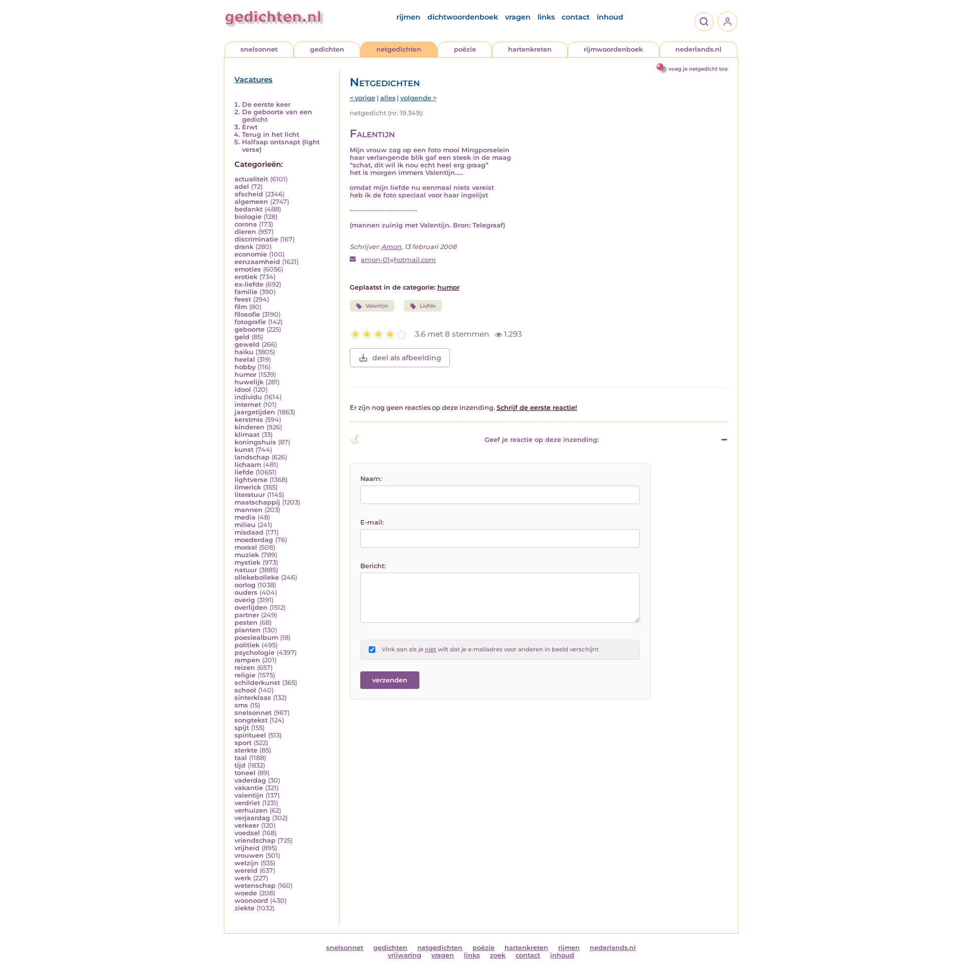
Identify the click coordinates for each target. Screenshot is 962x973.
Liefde (428, 306)
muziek (246, 555)
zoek (498, 955)
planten (247, 630)
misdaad (249, 532)
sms (241, 705)
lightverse (251, 479)
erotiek (246, 277)
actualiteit (251, 179)
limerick (247, 487)
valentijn (249, 795)
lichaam (247, 464)
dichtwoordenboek (462, 17)
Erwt (250, 127)
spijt (241, 728)
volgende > (418, 98)
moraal (245, 547)
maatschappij (257, 502)
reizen (244, 667)
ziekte (244, 908)
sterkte (246, 750)
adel (241, 186)
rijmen (408, 17)
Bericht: (373, 566)
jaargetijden (254, 412)
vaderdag (250, 780)
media (245, 517)
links (546, 17)
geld (242, 337)
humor (245, 374)
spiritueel (250, 735)
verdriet (247, 803)
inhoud (610, 17)
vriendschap (255, 840)
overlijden (251, 607)
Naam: (371, 478)
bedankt (248, 209)
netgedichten (398, 49)
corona (245, 224)
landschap (252, 457)
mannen (248, 510)
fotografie (250, 322)
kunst (244, 449)
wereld (246, 870)
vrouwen (249, 855)
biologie (248, 216)
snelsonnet (259, 49)
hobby (245, 367)
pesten (246, 622)
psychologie (254, 652)
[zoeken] (703, 21)
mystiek (247, 562)
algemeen (251, 201)
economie (250, 254)
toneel (245, 773)
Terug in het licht (270, 134)
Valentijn (377, 306)
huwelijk (249, 382)
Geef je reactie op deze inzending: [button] (542, 439)
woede (245, 893)
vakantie (248, 788)
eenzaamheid (257, 262)
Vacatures (253, 79)
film (240, 307)
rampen (247, 660)
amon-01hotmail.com (398, 260)
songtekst (251, 720)
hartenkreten (530, 49)
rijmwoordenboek (613, 49)
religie (245, 675)
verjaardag (252, 818)
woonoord (251, 900)
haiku (244, 352)
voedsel (247, 833)
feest (242, 299)
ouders (246, 592)
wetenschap (255, 885)
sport (243, 743)
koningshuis (255, 442)
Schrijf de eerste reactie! (537, 407)
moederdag (253, 540)
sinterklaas (252, 697)
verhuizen (251, 810)
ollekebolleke (256, 577)
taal (240, 758)
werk (242, 878)
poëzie (465, 49)
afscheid (248, 194)
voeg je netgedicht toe (698, 69)
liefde (244, 472)
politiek (247, 645)
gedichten (327, 49)
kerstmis (248, 419)
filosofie (247, 314)
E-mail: (372, 522)
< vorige (362, 98)
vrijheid (247, 848)
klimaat (247, 434)
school (245, 690)
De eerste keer (266, 104)
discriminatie (256, 239)
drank (244, 247)
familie (246, 292)
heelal (244, 359)
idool (242, 389)
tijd (240, 765)
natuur (245, 570)
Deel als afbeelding (406, 357)
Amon (391, 247)
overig (244, 600)
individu (248, 397)
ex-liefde (249, 284)
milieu (245, 525)
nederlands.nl (698, 49)
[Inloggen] (727, 22)
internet (247, 404)
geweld (247, 344)
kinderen (249, 427)
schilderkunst (257, 682)
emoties (247, 269)
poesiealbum (256, 637)
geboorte (249, 329)
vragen (518, 17)
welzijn (246, 863)
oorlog (245, 585)
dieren (245, 231)
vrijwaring (404, 955)
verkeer (246, 825)
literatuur (249, 495)
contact (576, 17)
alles (387, 98)
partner (246, 615)
